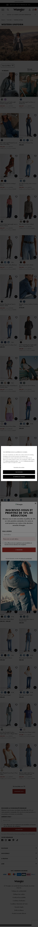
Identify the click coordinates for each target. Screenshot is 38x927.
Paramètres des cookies (19, 467)
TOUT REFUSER (19, 472)
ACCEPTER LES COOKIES (19, 476)
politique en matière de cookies (11, 461)
